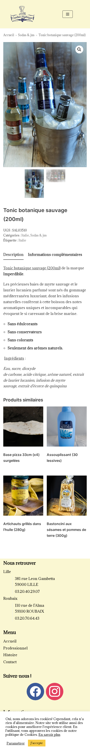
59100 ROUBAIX (29, 611)
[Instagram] (54, 691)
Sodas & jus (26, 35)
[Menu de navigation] (67, 14)
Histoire (10, 655)
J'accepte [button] (37, 743)
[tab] (13, 255)
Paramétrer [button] (16, 743)
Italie (25, 235)
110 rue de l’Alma (29, 605)
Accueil (8, 35)
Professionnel (15, 648)
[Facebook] (35, 691)
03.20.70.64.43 (27, 618)
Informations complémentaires (55, 254)
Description (13, 254)
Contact (10, 662)
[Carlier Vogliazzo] (22, 14)
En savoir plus (49, 734)
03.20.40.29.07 (27, 591)
